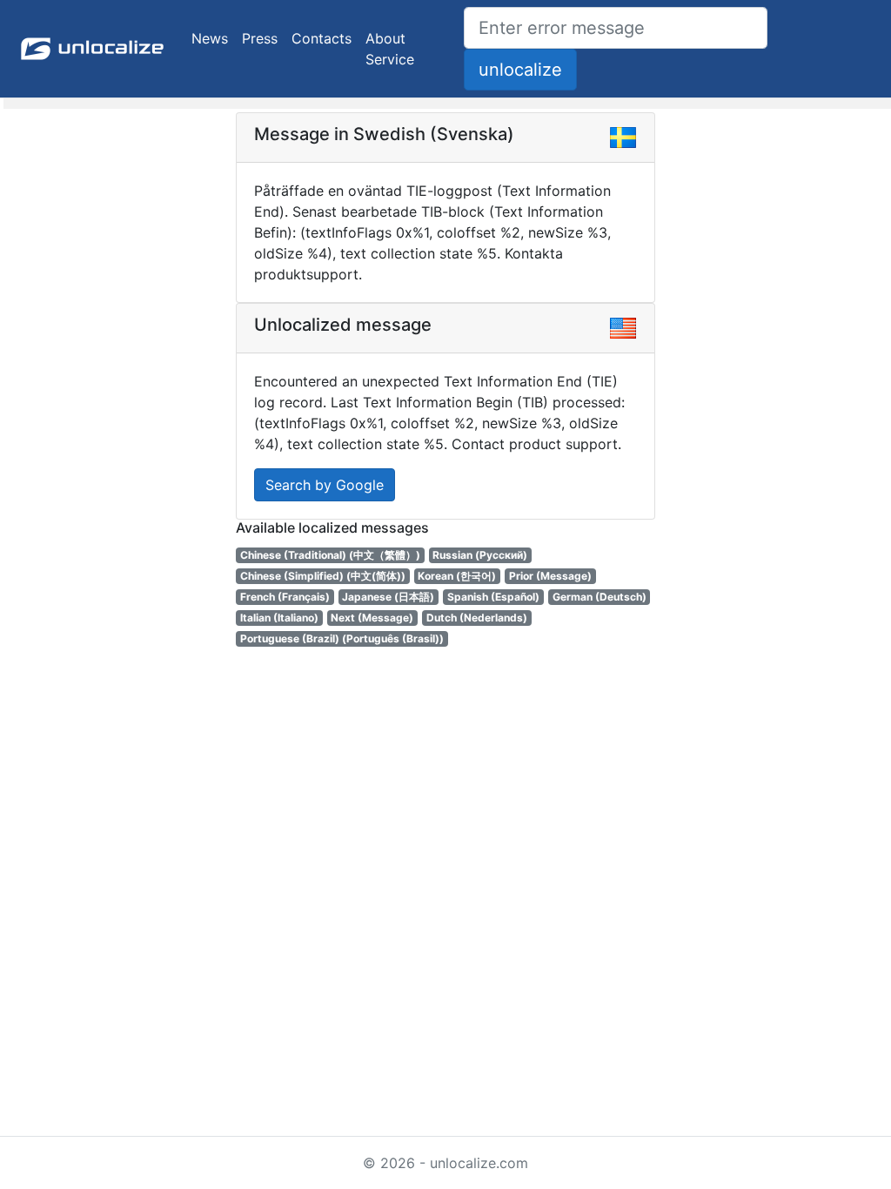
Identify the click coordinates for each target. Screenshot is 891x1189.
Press (260, 38)
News (209, 38)
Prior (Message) (550, 575)
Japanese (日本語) (388, 596)
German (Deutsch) (599, 596)
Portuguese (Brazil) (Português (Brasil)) (342, 638)
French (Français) (285, 596)
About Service (389, 49)
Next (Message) (372, 617)
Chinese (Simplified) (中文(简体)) (322, 575)
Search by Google (324, 485)
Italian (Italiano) (279, 617)
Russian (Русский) (479, 554)
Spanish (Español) (493, 596)
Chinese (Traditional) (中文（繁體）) (330, 554)
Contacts (321, 38)
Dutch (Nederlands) (476, 617)
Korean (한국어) (457, 575)
